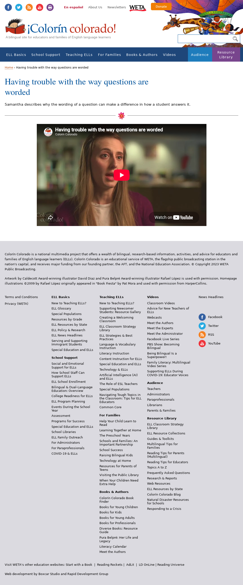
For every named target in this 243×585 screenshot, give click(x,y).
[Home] (63, 31)
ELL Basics (16, 55)
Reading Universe (170, 564)
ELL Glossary (61, 308)
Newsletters (116, 7)
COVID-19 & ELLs (64, 453)
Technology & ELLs (113, 369)
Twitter (18, 7)
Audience (200, 55)
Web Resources (158, 483)
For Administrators (65, 442)
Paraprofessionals (160, 399)
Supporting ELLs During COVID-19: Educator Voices (167, 373)
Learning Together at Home (120, 430)
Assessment (60, 416)
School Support (45, 55)
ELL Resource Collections (166, 433)
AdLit (130, 564)
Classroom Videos (161, 303)
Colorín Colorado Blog (164, 494)
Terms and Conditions (21, 297)
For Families (109, 55)
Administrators (158, 394)
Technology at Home (115, 460)
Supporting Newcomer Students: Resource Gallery (120, 310)
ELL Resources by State (69, 324)
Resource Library (226, 54)
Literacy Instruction (114, 353)
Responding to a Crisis (164, 509)
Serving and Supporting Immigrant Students (69, 342)
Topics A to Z (157, 467)
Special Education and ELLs (72, 350)
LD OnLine (146, 564)
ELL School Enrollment (68, 381)
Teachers (154, 389)
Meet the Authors (112, 552)
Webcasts (154, 317)
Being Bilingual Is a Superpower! (162, 355)
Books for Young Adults (117, 518)
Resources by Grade (66, 319)
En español (73, 7)
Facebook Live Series (163, 339)
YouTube (39, 7)
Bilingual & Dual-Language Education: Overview (72, 389)
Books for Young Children (118, 507)
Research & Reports (162, 478)
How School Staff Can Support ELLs (67, 374)
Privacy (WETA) (16, 303)
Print (50, 7)
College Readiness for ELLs (72, 396)
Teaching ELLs (79, 55)
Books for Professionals (117, 523)
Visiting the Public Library (119, 475)
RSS (29, 7)
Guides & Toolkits (160, 439)
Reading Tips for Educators (167, 462)
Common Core (110, 407)
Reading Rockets (109, 564)
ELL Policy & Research (68, 330)
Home (9, 67)
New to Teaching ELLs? (68, 303)
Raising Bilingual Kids (116, 455)
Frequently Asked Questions (168, 473)
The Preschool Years (114, 435)
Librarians (154, 405)
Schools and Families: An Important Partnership (118, 442)
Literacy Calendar (112, 546)
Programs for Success (68, 421)
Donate (161, 6)
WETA (137, 7)
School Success (111, 450)
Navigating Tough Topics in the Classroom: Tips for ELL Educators (120, 398)
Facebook (8, 7)
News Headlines (211, 297)
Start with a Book (79, 564)
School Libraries (63, 432)
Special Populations (66, 314)
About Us (95, 7)
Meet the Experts (160, 328)
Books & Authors (142, 55)
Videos (169, 55)
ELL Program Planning (68, 401)
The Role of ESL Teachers (118, 384)
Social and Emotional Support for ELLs (67, 365)
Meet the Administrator (165, 333)
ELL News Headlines (67, 335)
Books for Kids (110, 512)
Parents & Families (161, 410)
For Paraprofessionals (67, 448)
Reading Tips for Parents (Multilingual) (165, 454)
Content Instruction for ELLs (120, 359)
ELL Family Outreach (67, 437)
